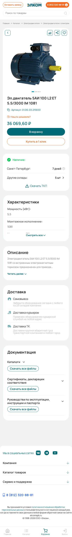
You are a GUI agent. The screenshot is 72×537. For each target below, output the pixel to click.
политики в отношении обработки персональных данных (33, 508)
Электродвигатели (32, 23)
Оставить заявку (12, 4)
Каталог (16, 23)
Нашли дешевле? (20, 116)
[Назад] (7, 33)
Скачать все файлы (23, 368)
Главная (6, 23)
